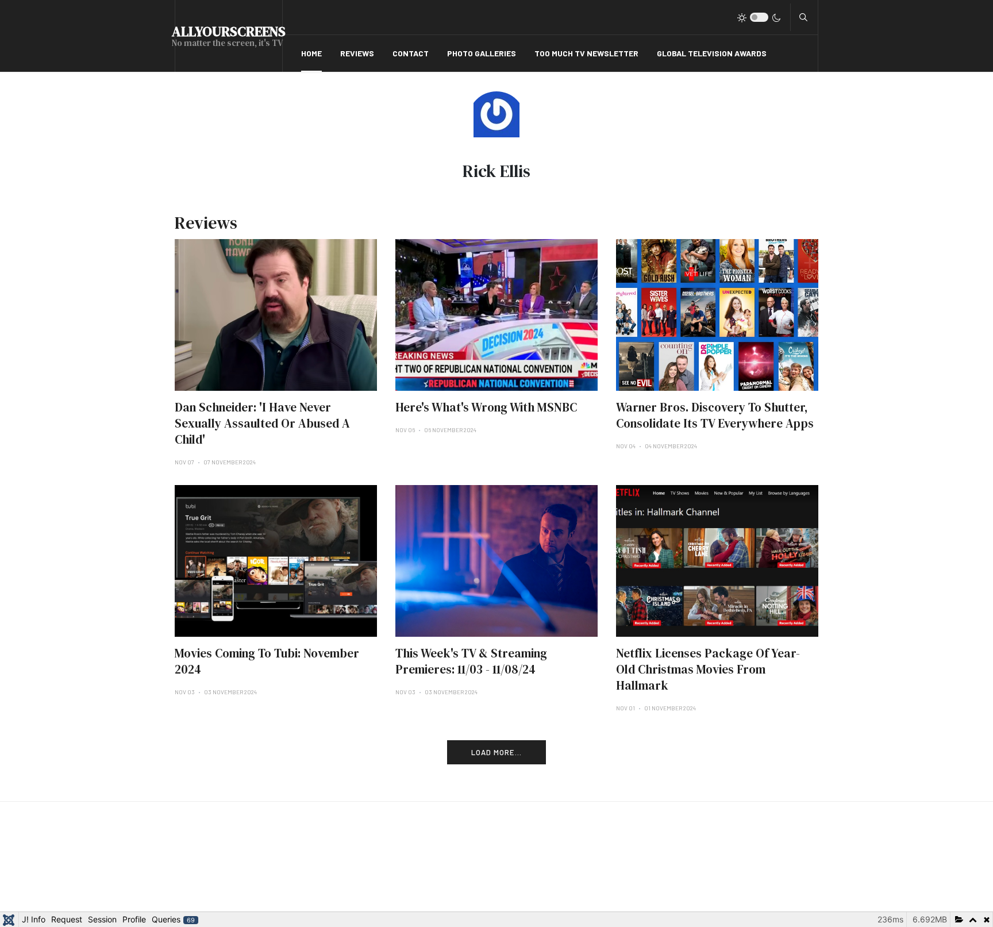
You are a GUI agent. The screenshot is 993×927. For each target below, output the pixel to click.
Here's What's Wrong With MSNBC (486, 407)
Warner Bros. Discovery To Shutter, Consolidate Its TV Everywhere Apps (715, 415)
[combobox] (803, 17)
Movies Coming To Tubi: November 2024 (267, 661)
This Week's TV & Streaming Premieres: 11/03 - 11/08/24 (471, 661)
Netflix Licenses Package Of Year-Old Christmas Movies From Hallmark (708, 669)
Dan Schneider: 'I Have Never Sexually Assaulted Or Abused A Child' (262, 423)
